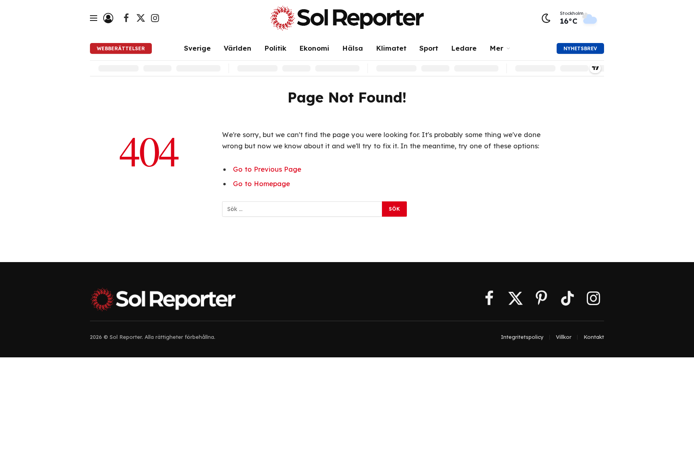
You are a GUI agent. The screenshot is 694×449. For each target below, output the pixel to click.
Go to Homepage (261, 183)
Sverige (197, 48)
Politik (275, 48)
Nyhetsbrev (580, 48)
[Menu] (93, 18)
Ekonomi (314, 48)
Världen (237, 48)
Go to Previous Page (267, 169)
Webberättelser (121, 48)
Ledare (464, 48)
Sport (428, 48)
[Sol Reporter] (347, 18)
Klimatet (391, 48)
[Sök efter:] (302, 209)
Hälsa (352, 48)
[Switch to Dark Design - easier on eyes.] (546, 18)
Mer (496, 48)
